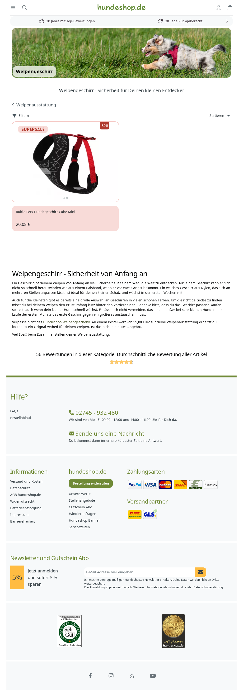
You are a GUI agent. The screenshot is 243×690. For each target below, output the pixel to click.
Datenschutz (20, 488)
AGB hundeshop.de (25, 494)
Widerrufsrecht (22, 501)
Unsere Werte (80, 493)
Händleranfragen (82, 513)
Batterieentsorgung (26, 508)
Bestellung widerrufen (91, 483)
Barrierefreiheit (22, 521)
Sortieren (217, 115)
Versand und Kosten (26, 481)
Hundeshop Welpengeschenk (66, 322)
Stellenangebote (82, 500)
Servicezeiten (79, 527)
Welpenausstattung (36, 105)
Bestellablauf (20, 417)
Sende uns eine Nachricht (109, 433)
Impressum (19, 514)
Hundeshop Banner (84, 520)
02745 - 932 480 (96, 412)
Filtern (24, 115)
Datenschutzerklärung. (208, 587)
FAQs (14, 411)
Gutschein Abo (80, 507)
